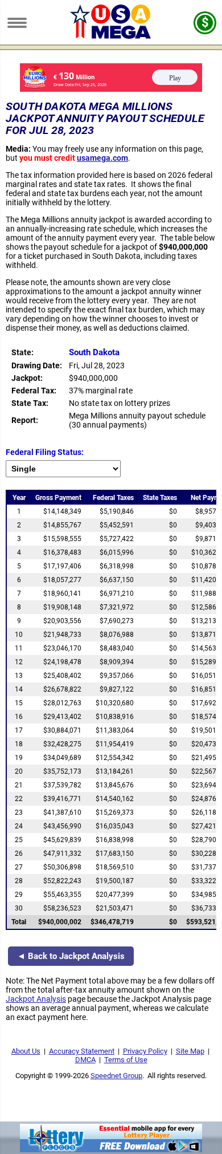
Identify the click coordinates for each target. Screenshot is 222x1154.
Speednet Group (116, 1075)
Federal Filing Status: (45, 452)
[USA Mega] (111, 35)
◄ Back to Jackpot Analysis (71, 956)
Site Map (190, 1051)
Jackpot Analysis (36, 998)
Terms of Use (125, 1059)
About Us (25, 1051)
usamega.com (102, 157)
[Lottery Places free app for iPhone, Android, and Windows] (111, 1149)
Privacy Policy (145, 1051)
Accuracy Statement (81, 1051)
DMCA (85, 1059)
